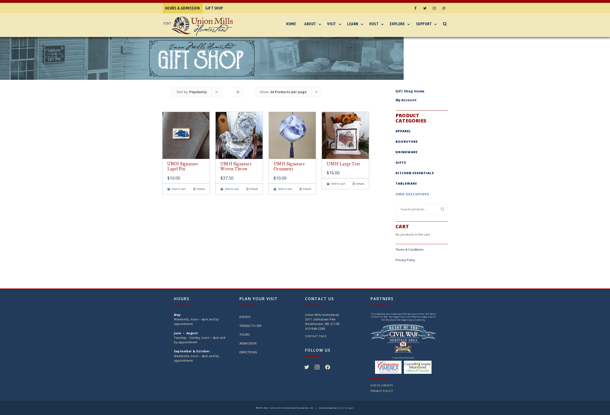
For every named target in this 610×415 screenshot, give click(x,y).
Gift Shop (214, 8)
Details (201, 189)
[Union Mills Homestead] (199, 26)
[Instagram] (434, 8)
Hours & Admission (182, 8)
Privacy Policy (405, 260)
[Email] (444, 8)
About (310, 23)
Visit (331, 23)
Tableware (406, 183)
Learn (352, 23)
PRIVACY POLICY (382, 391)
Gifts (401, 162)
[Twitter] (425, 8)
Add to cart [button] (178, 189)
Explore (397, 23)
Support (424, 23)
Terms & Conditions (410, 249)
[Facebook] (415, 8)
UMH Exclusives (412, 194)
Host (374, 23)
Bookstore (407, 141)
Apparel (403, 131)
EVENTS (245, 317)
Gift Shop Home (410, 91)
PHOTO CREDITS (382, 385)
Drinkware (406, 152)
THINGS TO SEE (250, 326)
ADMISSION (247, 343)
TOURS (244, 334)
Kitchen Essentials (415, 173)
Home (291, 23)
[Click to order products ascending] (238, 92)
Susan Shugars (345, 407)
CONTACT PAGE (315, 336)
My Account (406, 100)
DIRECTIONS (248, 352)
